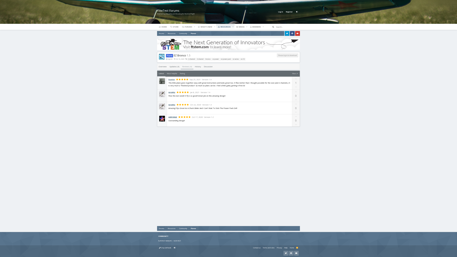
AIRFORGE (172, 117)
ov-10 (243, 59)
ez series (236, 59)
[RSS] (297, 248)
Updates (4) (174, 66)
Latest (161, 73)
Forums (188, 27)
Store (176, 27)
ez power (216, 59)
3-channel (200, 59)
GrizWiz (171, 92)
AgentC (170, 59)
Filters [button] (294, 73)
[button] (194, 27)
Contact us (257, 248)
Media (241, 27)
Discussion (208, 66)
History (198, 66)
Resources (226, 27)
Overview (163, 66)
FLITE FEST (177, 241)
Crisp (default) (166, 248)
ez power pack (226, 59)
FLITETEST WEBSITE (165, 241)
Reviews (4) (187, 66)
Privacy (279, 248)
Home (164, 27)
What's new (206, 27)
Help (286, 248)
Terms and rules (269, 248)
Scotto (171, 79)
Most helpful (172, 73)
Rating (182, 73)
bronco (208, 59)
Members (256, 27)
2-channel (191, 59)
